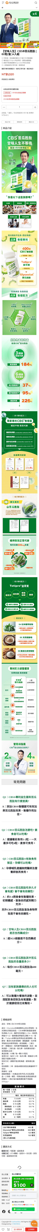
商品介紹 (7, 122)
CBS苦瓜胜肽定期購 (19, 93)
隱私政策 (5, 1185)
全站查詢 (5, 1178)
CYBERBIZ (16, 1224)
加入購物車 (18, 1229)
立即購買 (31, 1229)
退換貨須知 (5, 1181)
